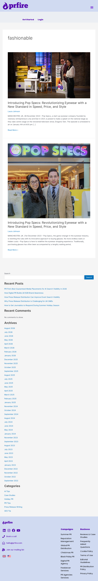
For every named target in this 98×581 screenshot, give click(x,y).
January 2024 (10, 434)
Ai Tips (7, 491)
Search (7, 273)
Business (85, 529)
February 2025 (10, 399)
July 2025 (8, 379)
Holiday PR (8, 499)
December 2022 (11, 469)
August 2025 (9, 375)
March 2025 (9, 395)
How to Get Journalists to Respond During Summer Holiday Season (31, 305)
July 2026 (8, 332)
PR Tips (7, 503)
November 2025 (11, 363)
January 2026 (10, 356)
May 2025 (8, 387)
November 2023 (11, 438)
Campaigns (67, 529)
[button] (92, 7)
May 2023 (8, 457)
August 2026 (9, 328)
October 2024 (10, 410)
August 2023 (9, 445)
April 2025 (8, 391)
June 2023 (8, 453)
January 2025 (10, 402)
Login (40, 19)
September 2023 (11, 442)
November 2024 (11, 406)
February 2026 (10, 352)
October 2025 (10, 367)
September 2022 (11, 481)
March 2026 (9, 348)
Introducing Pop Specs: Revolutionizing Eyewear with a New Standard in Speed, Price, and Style (47, 105)
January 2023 (10, 465)
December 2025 (11, 359)
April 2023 (8, 461)
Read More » (13, 130)
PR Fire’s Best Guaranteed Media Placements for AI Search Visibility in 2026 (35, 289)
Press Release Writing (13, 507)
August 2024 (9, 418)
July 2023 (8, 449)
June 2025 (8, 383)
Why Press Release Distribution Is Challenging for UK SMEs (28, 301)
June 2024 (8, 426)
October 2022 (10, 477)
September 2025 (11, 371)
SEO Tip (7, 511)
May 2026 (8, 340)
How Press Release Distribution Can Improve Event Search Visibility (32, 297)
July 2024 (8, 422)
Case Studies (9, 495)
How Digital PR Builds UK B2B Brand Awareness (23, 293)
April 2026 (8, 344)
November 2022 (11, 473)
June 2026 (8, 336)
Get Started (28, 19)
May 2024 (8, 430)
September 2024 (11, 414)
